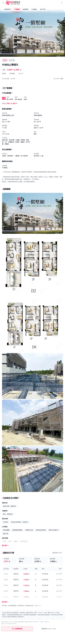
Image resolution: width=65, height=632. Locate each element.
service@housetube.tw (11, 623)
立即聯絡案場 (18, 629)
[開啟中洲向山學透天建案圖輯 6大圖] (32, 469)
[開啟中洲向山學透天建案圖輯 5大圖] (32, 422)
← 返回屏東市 (7, 9)
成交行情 (42, 9)
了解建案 (17, 9)
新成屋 (5, 60)
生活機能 (34, 9)
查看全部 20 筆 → (57, 553)
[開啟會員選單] (62, 3)
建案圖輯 (25, 9)
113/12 (5, 574)
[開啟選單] (3, 3)
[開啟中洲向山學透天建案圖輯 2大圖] (32, 265)
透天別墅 (11, 60)
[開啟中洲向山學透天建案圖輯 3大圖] (32, 325)
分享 (14, 78)
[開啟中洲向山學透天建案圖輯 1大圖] (32, 213)
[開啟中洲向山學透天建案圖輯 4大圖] (32, 376)
